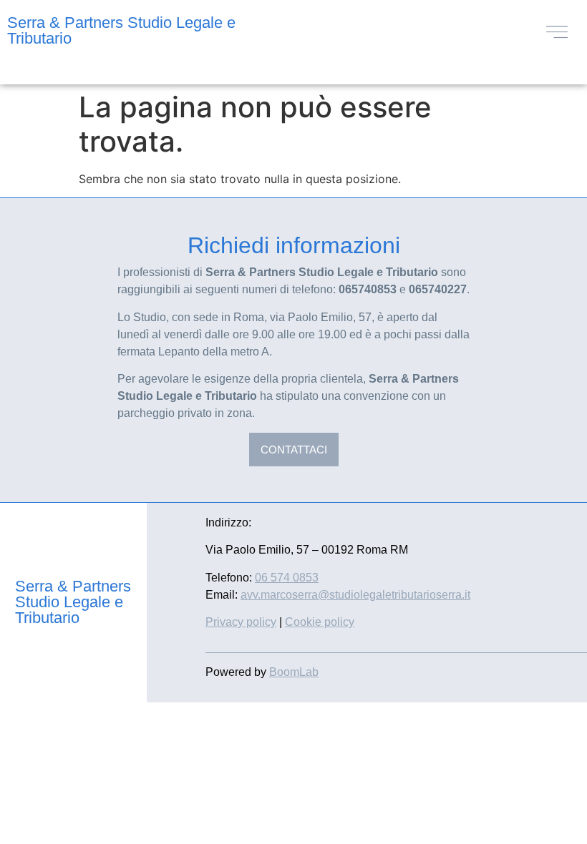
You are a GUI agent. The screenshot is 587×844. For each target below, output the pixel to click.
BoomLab (294, 672)
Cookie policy (319, 622)
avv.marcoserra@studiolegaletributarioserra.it (355, 595)
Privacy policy (240, 622)
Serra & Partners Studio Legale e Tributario (121, 30)
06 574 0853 (287, 577)
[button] (556, 30)
